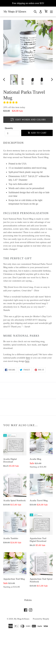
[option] (14, 79)
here (28, 358)
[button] (10, 102)
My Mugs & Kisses (21, 619)
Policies (28, 600)
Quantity (9, 128)
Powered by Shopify (41, 619)
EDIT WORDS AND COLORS (31, 120)
